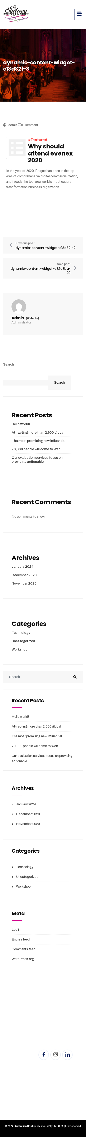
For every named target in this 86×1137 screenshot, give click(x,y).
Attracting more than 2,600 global (38, 432)
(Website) (32, 318)
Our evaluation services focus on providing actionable (37, 459)
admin (12, 125)
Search (8, 364)
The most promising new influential (39, 441)
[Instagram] (55, 1055)
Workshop (19, 649)
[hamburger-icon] (79, 14)
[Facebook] (43, 1055)
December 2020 (24, 575)
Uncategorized (23, 641)
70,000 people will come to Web (36, 449)
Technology (21, 632)
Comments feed (23, 949)
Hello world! (21, 424)
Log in (16, 929)
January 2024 (22, 566)
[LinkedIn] (67, 1055)
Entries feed (21, 939)
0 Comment (29, 125)
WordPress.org (23, 959)
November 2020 (24, 583)
